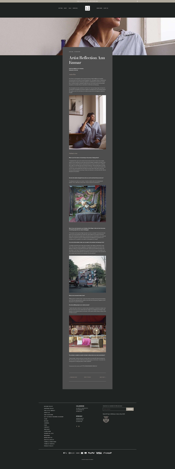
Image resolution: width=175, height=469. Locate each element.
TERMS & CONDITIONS (50, 442)
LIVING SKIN (47, 431)
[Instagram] (78, 426)
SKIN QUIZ (47, 429)
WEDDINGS (47, 435)
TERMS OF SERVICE (49, 444)
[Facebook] (76, 426)
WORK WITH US (48, 437)
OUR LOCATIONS (48, 414)
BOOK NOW (99, 8)
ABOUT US (47, 412)
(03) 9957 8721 (79, 411)
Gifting (61, 8)
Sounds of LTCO (48, 433)
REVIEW (46, 421)
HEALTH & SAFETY (49, 439)
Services (75, 8)
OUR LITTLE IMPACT (49, 410)
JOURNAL (46, 423)
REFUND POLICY (48, 406)
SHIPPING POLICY (49, 408)
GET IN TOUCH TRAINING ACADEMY (54, 417)
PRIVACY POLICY (48, 446)
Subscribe (130, 409)
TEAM (45, 419)
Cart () (106, 8)
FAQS (45, 425)
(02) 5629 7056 (79, 421)
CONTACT (46, 427)
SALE (70, 8)
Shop (65, 8)
